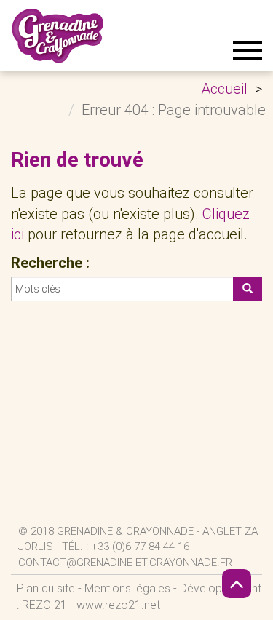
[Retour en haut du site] (236, 583)
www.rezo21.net (118, 605)
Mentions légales (127, 588)
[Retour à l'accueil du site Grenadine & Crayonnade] (58, 35)
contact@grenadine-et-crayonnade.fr (125, 562)
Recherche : (50, 262)
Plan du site (46, 588)
